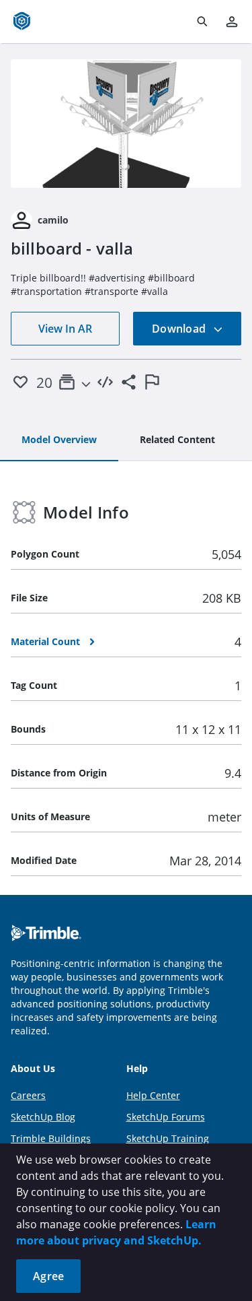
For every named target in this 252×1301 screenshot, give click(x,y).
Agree (48, 1276)
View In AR (65, 328)
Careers (28, 1095)
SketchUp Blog (43, 1116)
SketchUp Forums (165, 1116)
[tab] (59, 440)
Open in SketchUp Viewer (126, 123)
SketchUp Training (167, 1138)
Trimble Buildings (51, 1138)
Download (180, 328)
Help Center (153, 1095)
